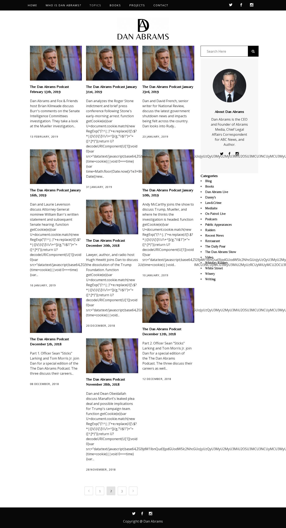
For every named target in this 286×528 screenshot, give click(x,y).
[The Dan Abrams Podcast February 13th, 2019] (56, 63)
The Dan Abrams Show (220, 252)
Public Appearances (218, 225)
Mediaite (211, 208)
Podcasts (211, 219)
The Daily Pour (215, 246)
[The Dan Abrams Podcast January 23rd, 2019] (168, 63)
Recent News (214, 235)
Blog (208, 181)
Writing (210, 279)
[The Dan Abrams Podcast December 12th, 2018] (168, 305)
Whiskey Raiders (216, 263)
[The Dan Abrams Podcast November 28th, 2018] (112, 355)
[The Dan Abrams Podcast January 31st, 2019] (112, 63)
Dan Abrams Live (216, 192)
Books (209, 186)
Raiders (210, 230)
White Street (214, 268)
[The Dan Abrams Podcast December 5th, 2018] (56, 315)
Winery (210, 274)
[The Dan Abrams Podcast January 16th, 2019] (56, 166)
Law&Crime (213, 203)
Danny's (210, 197)
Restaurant (212, 241)
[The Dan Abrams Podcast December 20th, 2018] (112, 217)
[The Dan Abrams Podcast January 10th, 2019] (168, 166)
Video (209, 257)
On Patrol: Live (215, 214)
